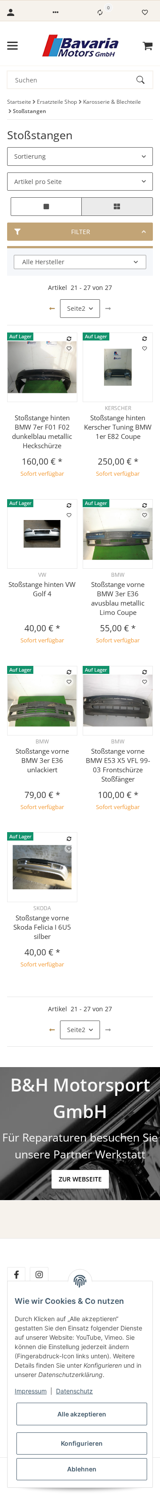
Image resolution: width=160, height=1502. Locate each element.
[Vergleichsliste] (100, 12)
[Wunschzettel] (144, 12)
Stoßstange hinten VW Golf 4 (42, 589)
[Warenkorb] (147, 45)
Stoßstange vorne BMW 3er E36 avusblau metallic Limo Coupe (117, 598)
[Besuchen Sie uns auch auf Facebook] (16, 1275)
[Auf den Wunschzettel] (68, 348)
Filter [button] (80, 231)
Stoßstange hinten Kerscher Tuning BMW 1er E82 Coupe (118, 427)
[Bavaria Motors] (80, 46)
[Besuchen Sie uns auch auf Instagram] (39, 1275)
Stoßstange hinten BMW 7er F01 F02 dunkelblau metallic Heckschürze (42, 431)
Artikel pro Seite (38, 181)
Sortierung (30, 156)
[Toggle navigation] (12, 45)
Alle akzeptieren (81, 1414)
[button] (55, 12)
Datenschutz (74, 1391)
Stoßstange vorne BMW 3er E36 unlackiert (42, 760)
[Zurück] (52, 308)
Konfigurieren (82, 1443)
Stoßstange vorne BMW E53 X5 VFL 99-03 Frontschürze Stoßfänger (118, 765)
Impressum (31, 1391)
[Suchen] (144, 80)
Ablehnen (81, 1469)
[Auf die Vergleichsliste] (68, 338)
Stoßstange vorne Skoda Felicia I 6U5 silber (42, 927)
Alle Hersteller (43, 262)
